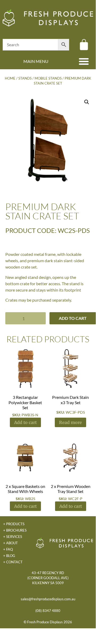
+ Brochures (15, 530)
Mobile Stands (48, 78)
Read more (70, 422)
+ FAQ (8, 549)
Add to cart (73, 318)
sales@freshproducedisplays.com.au (48, 599)
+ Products (13, 524)
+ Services (12, 536)
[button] (84, 61)
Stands (25, 78)
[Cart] (84, 44)
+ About (10, 543)
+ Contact (13, 562)
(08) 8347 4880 (47, 610)
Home (10, 78)
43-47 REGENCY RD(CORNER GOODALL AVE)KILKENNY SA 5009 (48, 578)
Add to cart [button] (25, 422)
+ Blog (9, 555)
